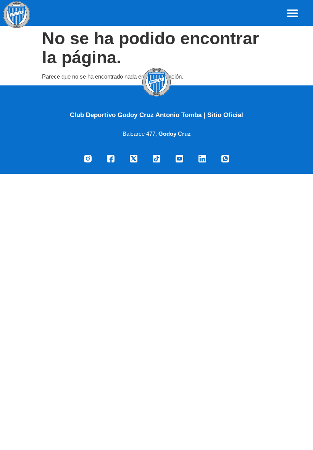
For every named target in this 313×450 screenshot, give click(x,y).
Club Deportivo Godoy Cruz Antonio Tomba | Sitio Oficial (156, 114)
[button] (292, 13)
